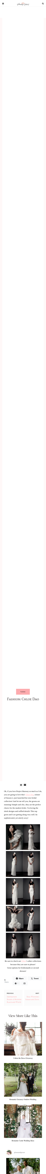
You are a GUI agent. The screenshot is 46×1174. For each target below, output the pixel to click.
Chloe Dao (29, 795)
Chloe (23, 961)
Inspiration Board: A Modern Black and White (14, 999)
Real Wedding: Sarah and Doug (32, 998)
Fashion (23, 692)
